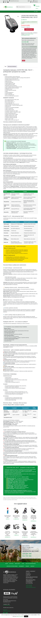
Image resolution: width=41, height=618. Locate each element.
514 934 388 (25, 42)
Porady (27, 566)
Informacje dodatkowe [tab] (12, 66)
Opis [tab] (5, 66)
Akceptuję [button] (26, 616)
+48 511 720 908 (29, 586)
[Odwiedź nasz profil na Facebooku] (3, 2)
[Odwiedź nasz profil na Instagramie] (5, 2)
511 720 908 (26, 556)
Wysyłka (11, 563)
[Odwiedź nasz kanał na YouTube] (8, 2)
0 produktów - (37, 7)
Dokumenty (21, 566)
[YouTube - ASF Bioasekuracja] (7, 613)
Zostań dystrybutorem (12, 566)
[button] (18, 16)
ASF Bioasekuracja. (6, 605)
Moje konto (17, 563)
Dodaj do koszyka (29, 29)
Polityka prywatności (31, 563)
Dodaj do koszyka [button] (6, 515)
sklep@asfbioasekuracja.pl (31, 587)
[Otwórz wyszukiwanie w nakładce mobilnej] (23, 7)
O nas (23, 563)
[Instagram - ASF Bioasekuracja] (5, 613)
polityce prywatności (20, 616)
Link (9, 515)
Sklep (6, 563)
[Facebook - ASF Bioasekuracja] (3, 613)
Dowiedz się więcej (32, 532)
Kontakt (32, 566)
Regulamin (5, 609)
